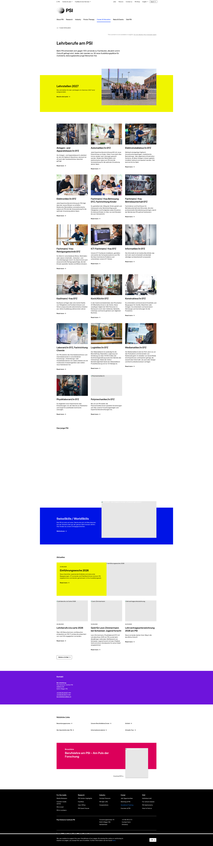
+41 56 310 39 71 (62, 695)
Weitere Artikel (63, 657)
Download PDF (117, 776)
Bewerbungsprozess (63, 723)
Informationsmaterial (98, 730)
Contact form (126, 822)
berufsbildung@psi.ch (64, 697)
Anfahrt (127, 723)
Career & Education (65, 28)
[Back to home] (64, 10)
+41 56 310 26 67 (62, 693)
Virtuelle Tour (129, 730)
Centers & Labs (66, 1)
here (113, 840)
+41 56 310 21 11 (127, 819)
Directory (125, 824)
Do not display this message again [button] (145, 34)
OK (152, 840)
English (144, 1)
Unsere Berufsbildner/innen (100, 723)
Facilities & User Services (82, 1)
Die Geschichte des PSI (64, 730)
